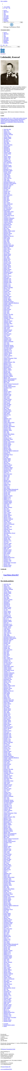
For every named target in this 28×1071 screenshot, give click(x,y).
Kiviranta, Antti (6, 293)
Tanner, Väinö (6, 513)
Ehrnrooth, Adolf (7, 185)
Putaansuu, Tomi (7, 423)
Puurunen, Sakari (7, 425)
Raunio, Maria (6, 440)
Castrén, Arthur (6, 175)
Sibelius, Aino (6, 475)
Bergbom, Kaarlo (7, 165)
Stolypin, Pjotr (6, 494)
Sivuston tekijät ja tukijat (9, 1025)
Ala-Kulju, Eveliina (7, 144)
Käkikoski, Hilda (7, 317)
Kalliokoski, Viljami (8, 272)
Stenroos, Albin (6, 491)
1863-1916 (5, 11)
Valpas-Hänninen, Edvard (9, 533)
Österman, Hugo (7, 566)
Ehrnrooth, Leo (6, 187)
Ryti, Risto (5, 457)
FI (3, 8)
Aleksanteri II (6, 148)
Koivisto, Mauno (7, 299)
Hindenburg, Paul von (8, 236)
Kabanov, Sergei (7, 263)
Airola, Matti (6, 143)
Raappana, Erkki (7, 429)
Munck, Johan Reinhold (8, 380)
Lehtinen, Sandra (7, 331)
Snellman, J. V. (6, 485)
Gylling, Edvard (7, 223)
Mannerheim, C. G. (7, 367)
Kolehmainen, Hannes (8, 301)
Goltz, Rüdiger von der (8, 215)
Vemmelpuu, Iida (7, 537)
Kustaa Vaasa (6, 310)
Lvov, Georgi (6, 357)
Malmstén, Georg (7, 364)
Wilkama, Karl (6, 556)
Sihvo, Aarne (6, 477)
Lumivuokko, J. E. (7, 351)
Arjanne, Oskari (7, 157)
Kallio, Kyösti (6, 270)
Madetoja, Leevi (7, 363)
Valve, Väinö (6, 535)
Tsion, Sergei (6, 525)
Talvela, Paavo (6, 509)
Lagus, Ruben (6, 319)
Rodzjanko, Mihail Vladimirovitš (10, 450)
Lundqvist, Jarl (6, 354)
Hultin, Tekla (6, 241)
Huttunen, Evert (7, 243)
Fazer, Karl (5, 201)
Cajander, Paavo (7, 173)
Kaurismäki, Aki (7, 278)
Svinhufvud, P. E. (7, 503)
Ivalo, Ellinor (6, 252)
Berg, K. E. (6, 164)
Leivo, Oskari (6, 335)
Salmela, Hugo (6, 463)
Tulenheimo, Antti (7, 526)
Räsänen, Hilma (7, 459)
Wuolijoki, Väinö (7, 560)
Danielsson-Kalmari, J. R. (9, 182)
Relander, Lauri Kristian (8, 441)
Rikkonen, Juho (7, 448)
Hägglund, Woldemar (8, 246)
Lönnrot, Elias (6, 360)
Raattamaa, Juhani (7, 430)
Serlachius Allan (7, 470)
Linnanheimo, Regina (8, 345)
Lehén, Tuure (6, 328)
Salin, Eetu (5, 462)
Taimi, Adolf (6, 504)
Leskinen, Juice (6, 337)
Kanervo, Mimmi (7, 273)
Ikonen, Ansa (6, 250)
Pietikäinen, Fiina (7, 418)
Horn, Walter (6, 239)
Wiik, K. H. (6, 555)
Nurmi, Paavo (6, 398)
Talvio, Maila (6, 511)
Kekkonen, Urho (7, 281)
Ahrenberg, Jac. (7, 141)
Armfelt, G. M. (6, 159)
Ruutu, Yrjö (6, 455)
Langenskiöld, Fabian (8, 326)
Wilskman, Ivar (6, 558)
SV (9, 8)
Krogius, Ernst (6, 306)
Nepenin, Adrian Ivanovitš (9, 386)
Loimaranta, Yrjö (7, 349)
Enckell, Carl (6, 192)
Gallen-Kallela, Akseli (8, 211)
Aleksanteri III (6, 149)
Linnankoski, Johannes (8, 346)
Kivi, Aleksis (6, 290)
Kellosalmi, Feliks (7, 282)
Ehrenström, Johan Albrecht (9, 183)
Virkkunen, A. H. (7, 540)
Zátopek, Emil (6, 563)
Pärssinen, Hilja (7, 427)
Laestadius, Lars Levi (8, 318)
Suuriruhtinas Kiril (7, 501)
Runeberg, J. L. (6, 453)
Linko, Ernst (6, 342)
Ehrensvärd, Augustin (8, 184)
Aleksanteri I (6, 147)
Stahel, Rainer (6, 488)
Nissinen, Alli (6, 393)
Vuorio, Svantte (7, 544)
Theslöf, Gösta (6, 516)
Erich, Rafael (6, 196)
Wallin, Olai (6, 548)
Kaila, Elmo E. (6, 264)
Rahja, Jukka (6, 432)
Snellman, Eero (6, 484)
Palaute (5, 1026)
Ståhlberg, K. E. (7, 498)
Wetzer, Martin (6, 553)
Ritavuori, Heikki (7, 449)
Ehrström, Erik (6, 188)
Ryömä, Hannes (7, 458)
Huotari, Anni (6, 242)
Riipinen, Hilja (6, 447)
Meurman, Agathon (7, 375)
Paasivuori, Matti (7, 404)
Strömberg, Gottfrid (7, 495)
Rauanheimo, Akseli (8, 439)
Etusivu (5, 10)
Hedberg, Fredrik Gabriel (9, 231)
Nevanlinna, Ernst (7, 387)
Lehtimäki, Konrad (7, 329)
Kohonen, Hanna (7, 296)
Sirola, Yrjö (6, 483)
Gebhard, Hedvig (7, 214)
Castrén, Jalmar (6, 177)
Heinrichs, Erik (6, 232)
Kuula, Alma (6, 311)
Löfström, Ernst (7, 359)
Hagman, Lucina (7, 227)
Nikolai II (5, 390)
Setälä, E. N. (6, 472)
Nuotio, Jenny (6, 396)
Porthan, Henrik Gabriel (8, 422)
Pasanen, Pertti (6, 412)
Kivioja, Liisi (6, 292)
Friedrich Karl (6, 210)
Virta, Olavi (6, 542)
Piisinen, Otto (6, 421)
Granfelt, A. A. (6, 216)
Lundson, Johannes (7, 355)
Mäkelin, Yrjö (6, 381)
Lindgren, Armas (7, 340)
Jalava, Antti (6, 256)
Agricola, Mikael (7, 137)
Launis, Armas (6, 327)
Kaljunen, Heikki (7, 269)
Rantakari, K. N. (7, 435)
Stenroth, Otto (6, 493)
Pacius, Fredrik (6, 405)
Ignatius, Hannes (7, 249)
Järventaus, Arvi (7, 261)
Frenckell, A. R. (7, 206)
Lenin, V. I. (6, 336)
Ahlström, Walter (7, 138)
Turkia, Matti (6, 527)
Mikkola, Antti (6, 377)
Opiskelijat (5, 20)
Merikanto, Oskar (7, 373)
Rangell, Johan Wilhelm (8, 434)
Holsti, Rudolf (6, 238)
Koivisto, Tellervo (7, 300)
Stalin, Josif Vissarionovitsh (9, 490)
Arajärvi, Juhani (7, 156)
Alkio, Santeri (6, 151)
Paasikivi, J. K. (6, 401)
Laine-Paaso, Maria (7, 323)
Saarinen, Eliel (6, 461)
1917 (4, 13)
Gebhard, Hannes (7, 213)
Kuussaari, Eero (7, 315)
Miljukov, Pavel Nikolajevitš (9, 378)
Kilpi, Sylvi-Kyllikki (8, 287)
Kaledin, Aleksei (7, 267)
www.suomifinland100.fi (6, 1069)
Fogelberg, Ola (6, 205)
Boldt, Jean (6, 167)
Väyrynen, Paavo (7, 545)
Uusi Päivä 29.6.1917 (11, 575)
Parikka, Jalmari (7, 409)
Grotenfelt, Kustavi (7, 220)
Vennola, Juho (6, 538)
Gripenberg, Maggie (8, 219)
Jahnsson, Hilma (7, 254)
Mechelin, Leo (6, 371)
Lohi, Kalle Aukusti (7, 347)
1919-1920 (5, 15)
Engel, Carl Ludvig (7, 195)
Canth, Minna (6, 174)
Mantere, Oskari (7, 368)
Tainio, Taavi (6, 506)
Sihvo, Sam (6, 479)
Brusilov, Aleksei (7, 171)
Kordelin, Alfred (7, 304)
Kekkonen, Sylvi (7, 279)
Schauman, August (7, 465)
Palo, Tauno (6, 408)
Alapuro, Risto (6, 146)
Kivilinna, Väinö (7, 291)
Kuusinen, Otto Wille (8, 314)
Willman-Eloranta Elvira (8, 557)
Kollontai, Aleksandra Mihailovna (11, 303)
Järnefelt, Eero (6, 260)
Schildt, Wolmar (7, 466)
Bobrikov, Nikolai (7, 166)
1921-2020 (5, 17)
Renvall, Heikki (7, 445)
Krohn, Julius (6, 308)
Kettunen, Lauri (7, 285)
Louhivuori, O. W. (7, 350)
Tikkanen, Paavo (7, 517)
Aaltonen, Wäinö (7, 133)
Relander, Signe (7, 443)
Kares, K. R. (6, 274)
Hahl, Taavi (6, 228)
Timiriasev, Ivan (7, 520)
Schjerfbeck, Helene (8, 467)
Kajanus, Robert (7, 265)
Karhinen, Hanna (7, 275)
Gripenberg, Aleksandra (8, 218)
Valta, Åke (5, 534)
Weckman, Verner (7, 549)
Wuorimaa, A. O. (7, 561)
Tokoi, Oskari (6, 521)
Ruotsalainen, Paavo (8, 454)
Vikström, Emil (6, 539)
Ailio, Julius (6, 142)
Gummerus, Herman (8, 221)
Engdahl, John (6, 193)
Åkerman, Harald (7, 565)
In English (5, 1023)
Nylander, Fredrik (7, 399)
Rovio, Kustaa (6, 452)
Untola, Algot (6, 530)
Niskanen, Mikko (7, 391)
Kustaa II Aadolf (7, 309)
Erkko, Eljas (6, 198)
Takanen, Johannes (7, 507)
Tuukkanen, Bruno (7, 529)
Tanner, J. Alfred (7, 512)
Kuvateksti (3, 53)
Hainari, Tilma (6, 229)
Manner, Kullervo (7, 365)
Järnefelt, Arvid (6, 259)
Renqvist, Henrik (7, 444)
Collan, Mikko (6, 180)
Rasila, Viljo (6, 436)
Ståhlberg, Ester (7, 497)
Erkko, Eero (6, 197)
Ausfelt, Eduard (7, 161)
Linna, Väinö (6, 344)
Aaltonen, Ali (6, 131)
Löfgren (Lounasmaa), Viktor (10, 358)
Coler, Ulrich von (7, 178)
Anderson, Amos (7, 152)
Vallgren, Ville (6, 531)
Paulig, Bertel (6, 413)
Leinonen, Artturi (7, 333)
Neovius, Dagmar (7, 385)
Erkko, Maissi (6, 200)
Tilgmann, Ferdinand (8, 519)
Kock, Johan (6, 295)
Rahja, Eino (6, 431)
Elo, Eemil (5, 189)
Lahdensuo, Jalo (7, 322)
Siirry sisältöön (4, 1)
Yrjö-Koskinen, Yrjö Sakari (9, 562)
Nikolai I (5, 389)
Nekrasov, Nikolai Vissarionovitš (10, 383)
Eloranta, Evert (6, 191)
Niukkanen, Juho (7, 394)
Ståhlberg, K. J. (6, 499)
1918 (4, 14)
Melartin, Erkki (6, 372)
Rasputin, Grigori (7, 437)
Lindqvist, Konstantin (8, 341)
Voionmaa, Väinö (7, 543)
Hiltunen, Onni (6, 234)
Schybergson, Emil (7, 468)
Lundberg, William (7, 353)
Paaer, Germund (7, 400)
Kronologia (6, 18)
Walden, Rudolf (7, 547)
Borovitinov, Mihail (7, 170)
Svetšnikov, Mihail (7, 502)
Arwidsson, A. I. (7, 160)
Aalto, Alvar (6, 130)
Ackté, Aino (6, 135)
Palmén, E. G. (6, 407)
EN (6, 8)
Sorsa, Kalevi (6, 486)
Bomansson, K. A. (7, 169)
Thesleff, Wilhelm (7, 515)
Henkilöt (5, 19)
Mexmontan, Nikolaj (8, 376)
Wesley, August (6, 552)
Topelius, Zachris (7, 522)
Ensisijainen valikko (5, 30)
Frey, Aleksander (7, 209)
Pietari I (5, 417)
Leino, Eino (6, 332)
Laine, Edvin (6, 324)
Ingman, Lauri (6, 251)
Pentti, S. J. (6, 416)
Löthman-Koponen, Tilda (9, 362)
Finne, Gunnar (6, 202)
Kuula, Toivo (6, 313)
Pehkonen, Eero (7, 414)
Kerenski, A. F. (6, 283)
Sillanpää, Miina (7, 481)
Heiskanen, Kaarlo (7, 233)
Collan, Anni (6, 179)
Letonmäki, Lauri (7, 339)
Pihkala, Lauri (6, 419)
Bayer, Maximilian (7, 162)
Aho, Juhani (6, 139)
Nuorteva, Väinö (7, 395)
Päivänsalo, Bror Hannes (9, 426)
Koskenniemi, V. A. (7, 305)
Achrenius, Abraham (8, 134)
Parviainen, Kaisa (7, 411)
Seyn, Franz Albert (7, 473)
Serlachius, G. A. (7, 471)
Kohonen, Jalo (6, 297)
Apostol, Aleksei (7, 153)
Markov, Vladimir (7, 369)
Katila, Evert (6, 277)
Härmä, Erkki (6, 247)
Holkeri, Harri (6, 237)
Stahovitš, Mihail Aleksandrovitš (10, 489)
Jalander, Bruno (7, 255)
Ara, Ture (5, 155)
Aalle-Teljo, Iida (7, 129)
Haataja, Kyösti (6, 225)
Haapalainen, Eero (7, 224)
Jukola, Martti (6, 257)
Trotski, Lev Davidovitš (8, 524)
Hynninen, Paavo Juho (8, 245)
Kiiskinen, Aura (7, 286)
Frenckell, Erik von (7, 207)
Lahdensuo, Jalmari (7, 321)
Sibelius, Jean (6, 476)
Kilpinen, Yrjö (6, 288)
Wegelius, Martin (7, 551)
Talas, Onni (6, 508)
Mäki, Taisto (6, 382)
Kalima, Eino (6, 268)
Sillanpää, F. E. (6, 480)
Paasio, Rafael (6, 403)
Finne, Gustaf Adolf (7, 203)
